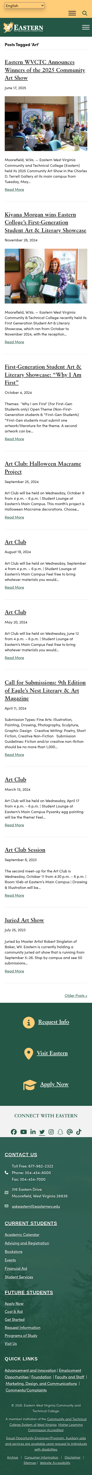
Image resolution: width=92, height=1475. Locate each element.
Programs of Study (21, 1335)
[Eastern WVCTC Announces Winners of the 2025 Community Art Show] (46, 123)
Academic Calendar (22, 1234)
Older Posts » (76, 995)
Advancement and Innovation (30, 1370)
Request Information (22, 1327)
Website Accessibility (55, 1462)
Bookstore (13, 1251)
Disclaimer (72, 1457)
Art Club (15, 542)
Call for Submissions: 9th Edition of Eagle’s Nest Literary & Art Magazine (45, 691)
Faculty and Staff (69, 1376)
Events (10, 1259)
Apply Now (14, 1303)
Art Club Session (25, 850)
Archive (12, 1457)
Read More (14, 189)
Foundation (41, 1376)
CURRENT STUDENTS (31, 1223)
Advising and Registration (27, 1242)
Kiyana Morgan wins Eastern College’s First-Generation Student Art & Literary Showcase (45, 223)
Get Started (15, 1319)
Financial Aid (16, 1268)
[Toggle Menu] (72, 13)
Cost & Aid (14, 1311)
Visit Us (11, 1343)
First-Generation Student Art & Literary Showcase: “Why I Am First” (43, 375)
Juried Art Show (24, 920)
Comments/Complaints (26, 1389)
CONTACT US (21, 1154)
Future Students (29, 1292)
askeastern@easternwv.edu (36, 1206)
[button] (84, 13)
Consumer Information (41, 1457)
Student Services (19, 1276)
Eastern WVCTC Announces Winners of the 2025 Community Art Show (45, 70)
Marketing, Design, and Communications (41, 1383)
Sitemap (30, 1462)
